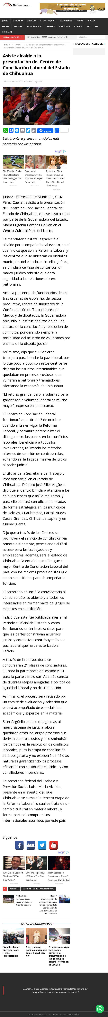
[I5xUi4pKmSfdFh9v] (72, 13)
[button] (100, 1009)
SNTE (88, 26)
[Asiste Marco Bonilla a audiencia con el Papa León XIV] (36, 936)
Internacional (34, 26)
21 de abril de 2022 (14, 81)
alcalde (14, 889)
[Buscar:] (91, 37)
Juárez (5, 21)
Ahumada (31, 21)
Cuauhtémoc (66, 21)
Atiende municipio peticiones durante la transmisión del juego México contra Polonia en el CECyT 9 (59, 955)
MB (96, 26)
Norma (29, 81)
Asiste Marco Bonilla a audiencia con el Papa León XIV (36, 951)
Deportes (50, 26)
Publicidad (64, 26)
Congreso (7, 32)
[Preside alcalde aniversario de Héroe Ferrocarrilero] (13, 936)
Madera (5, 26)
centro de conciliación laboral (38, 889)
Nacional (18, 26)
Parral (79, 21)
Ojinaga (91, 21)
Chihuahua (18, 21)
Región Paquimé (48, 21)
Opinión (78, 26)
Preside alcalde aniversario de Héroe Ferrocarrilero (11, 951)
